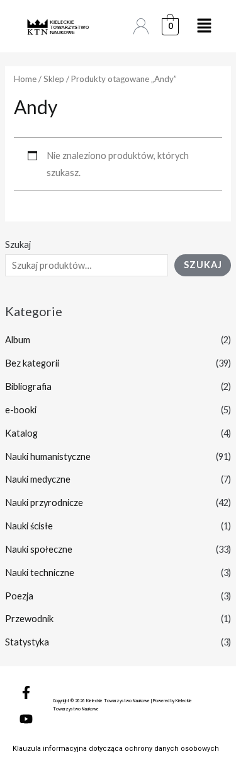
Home (25, 79)
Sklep (53, 79)
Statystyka (27, 642)
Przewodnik (29, 618)
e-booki (21, 409)
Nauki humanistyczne (48, 456)
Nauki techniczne (39, 572)
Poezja (19, 596)
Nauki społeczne (38, 549)
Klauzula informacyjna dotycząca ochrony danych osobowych (116, 749)
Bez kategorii (32, 363)
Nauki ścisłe (29, 526)
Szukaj (18, 244)
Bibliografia (28, 386)
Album (17, 339)
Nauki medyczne (37, 479)
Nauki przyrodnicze (44, 502)
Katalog (21, 433)
